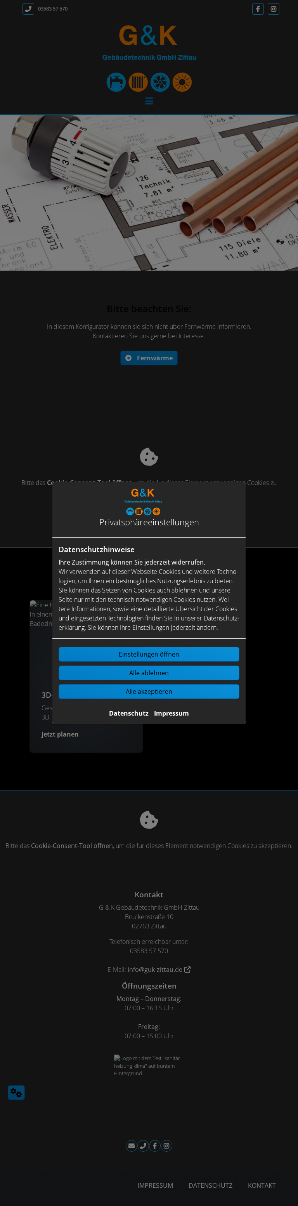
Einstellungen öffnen (149, 654)
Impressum (171, 713)
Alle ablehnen (149, 673)
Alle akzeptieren (149, 691)
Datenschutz (129, 713)
